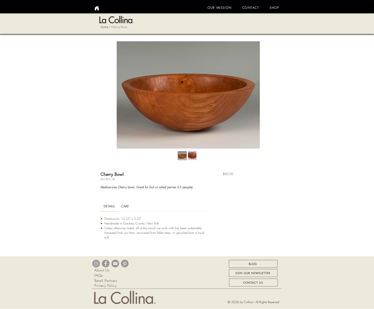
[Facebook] (105, 263)
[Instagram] (96, 263)
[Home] (96, 8)
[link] (109, 206)
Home (104, 27)
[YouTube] (115, 263)
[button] (274, 7)
